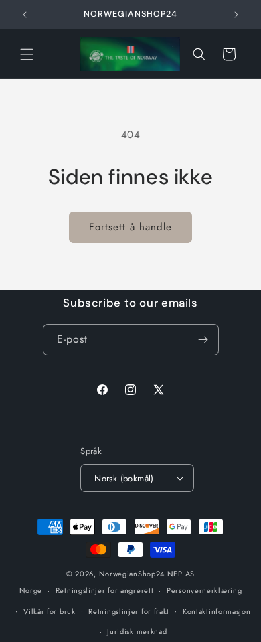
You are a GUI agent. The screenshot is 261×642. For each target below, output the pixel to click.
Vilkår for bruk (49, 611)
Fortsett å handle (130, 227)
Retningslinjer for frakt (128, 611)
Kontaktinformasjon (217, 611)
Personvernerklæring (204, 590)
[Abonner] (203, 339)
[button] (26, 54)
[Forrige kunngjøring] (24, 14)
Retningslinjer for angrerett (105, 590)
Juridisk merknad (137, 631)
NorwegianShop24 (133, 573)
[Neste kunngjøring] (236, 14)
